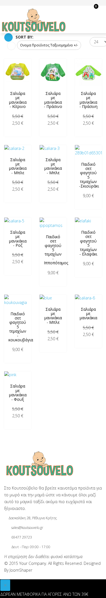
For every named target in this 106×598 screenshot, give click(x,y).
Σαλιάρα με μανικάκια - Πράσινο (53, 100)
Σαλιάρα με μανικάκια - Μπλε (18, 166)
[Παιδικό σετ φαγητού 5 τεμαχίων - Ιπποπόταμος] (53, 223)
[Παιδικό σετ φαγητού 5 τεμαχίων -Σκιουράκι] (88, 150)
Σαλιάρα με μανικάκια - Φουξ (18, 392)
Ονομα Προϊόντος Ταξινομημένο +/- (49, 45)
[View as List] (11, 46)
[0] (79, 9)
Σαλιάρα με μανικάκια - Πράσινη (88, 100)
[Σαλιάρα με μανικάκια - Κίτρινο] (17, 72)
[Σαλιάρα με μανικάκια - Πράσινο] (53, 72)
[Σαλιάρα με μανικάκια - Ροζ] (17, 221)
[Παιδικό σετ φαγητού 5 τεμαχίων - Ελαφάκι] (88, 221)
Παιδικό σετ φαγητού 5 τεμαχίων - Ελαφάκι (88, 243)
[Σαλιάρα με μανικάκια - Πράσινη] (88, 72)
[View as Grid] (8, 37)
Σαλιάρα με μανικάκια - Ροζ (18, 238)
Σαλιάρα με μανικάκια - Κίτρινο (18, 100)
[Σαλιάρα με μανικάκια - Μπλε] (17, 148)
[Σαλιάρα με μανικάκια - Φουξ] (17, 374)
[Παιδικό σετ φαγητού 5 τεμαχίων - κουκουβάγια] (17, 300)
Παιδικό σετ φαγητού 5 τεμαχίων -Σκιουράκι (89, 175)
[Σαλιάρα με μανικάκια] (88, 298)
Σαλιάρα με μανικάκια (88, 314)
